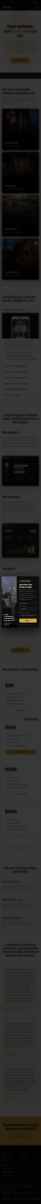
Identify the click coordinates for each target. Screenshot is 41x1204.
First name (23, 606)
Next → (28, 620)
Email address (24, 612)
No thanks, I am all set (25, 624)
